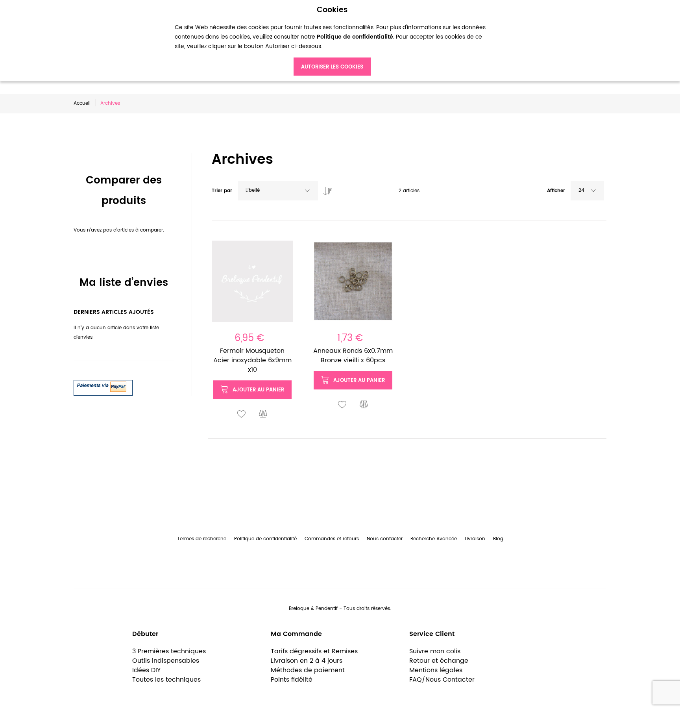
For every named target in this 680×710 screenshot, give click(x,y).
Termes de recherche (201, 539)
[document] (332, 41)
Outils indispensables (165, 661)
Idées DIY (146, 670)
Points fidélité (291, 680)
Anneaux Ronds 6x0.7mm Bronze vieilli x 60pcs (353, 355)
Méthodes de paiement (308, 670)
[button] (241, 414)
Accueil (82, 103)
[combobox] (278, 190)
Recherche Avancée (433, 539)
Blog (498, 539)
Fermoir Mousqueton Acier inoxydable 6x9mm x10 (252, 360)
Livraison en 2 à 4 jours (306, 661)
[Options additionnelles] (103, 384)
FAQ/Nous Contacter (442, 680)
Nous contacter (385, 539)
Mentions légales (435, 670)
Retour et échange (438, 661)
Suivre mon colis (434, 651)
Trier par (222, 191)
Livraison (475, 539)
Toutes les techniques (166, 680)
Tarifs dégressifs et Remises (314, 651)
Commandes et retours (332, 539)
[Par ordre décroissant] (326, 189)
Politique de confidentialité (265, 539)
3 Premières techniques (169, 651)
